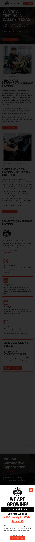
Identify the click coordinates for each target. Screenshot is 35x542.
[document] (17, 271)
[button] (31, 490)
